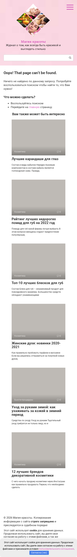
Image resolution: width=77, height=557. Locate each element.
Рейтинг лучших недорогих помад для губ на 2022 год (34, 221)
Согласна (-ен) (39, 552)
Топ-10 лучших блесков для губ (37, 283)
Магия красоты (33, 41)
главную (34, 107)
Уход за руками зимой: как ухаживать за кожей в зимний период (36, 411)
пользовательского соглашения (56, 548)
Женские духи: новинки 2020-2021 (36, 345)
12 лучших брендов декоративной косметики (33, 474)
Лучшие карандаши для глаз (35, 159)
